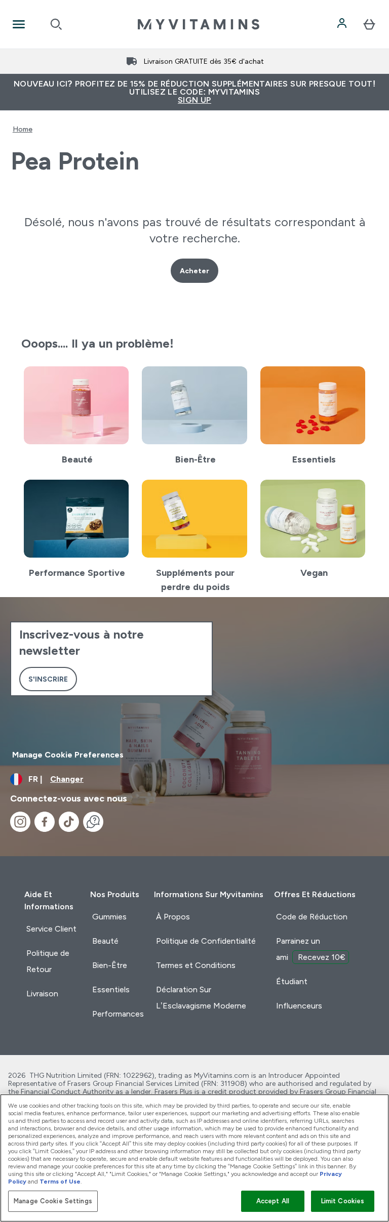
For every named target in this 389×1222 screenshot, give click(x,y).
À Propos (173, 916)
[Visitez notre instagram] (20, 822)
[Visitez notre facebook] (44, 822)
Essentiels (111, 989)
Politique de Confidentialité (206, 941)
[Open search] (56, 24)
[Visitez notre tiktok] (69, 822)
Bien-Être (109, 965)
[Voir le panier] (369, 24)
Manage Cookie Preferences (68, 754)
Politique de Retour (47, 961)
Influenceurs (299, 1005)
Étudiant (291, 981)
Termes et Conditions (196, 965)
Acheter (194, 271)
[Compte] (343, 24)
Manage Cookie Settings (53, 1201)
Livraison (42, 993)
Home (22, 129)
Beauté (105, 941)
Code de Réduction (311, 916)
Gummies (109, 916)
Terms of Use (60, 1181)
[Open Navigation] (19, 24)
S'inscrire (48, 679)
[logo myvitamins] (198, 24)
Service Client (51, 928)
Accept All (272, 1201)
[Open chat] (93, 822)
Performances (118, 1013)
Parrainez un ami (310, 949)
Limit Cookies (343, 1201)
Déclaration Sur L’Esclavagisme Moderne (201, 997)
